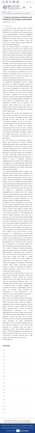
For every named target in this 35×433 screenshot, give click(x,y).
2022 (4, 363)
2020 (4, 369)
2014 (4, 389)
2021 (4, 366)
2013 (4, 392)
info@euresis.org (29, 1)
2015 (4, 386)
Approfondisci (24, 430)
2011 (4, 399)
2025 (4, 353)
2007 (4, 412)
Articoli (14, 22)
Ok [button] (18, 430)
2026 (4, 349)
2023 (4, 359)
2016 (4, 382)
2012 (4, 396)
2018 (4, 376)
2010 (4, 402)
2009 (4, 406)
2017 (4, 379)
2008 (4, 409)
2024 (4, 356)
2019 (4, 373)
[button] (24, 7)
